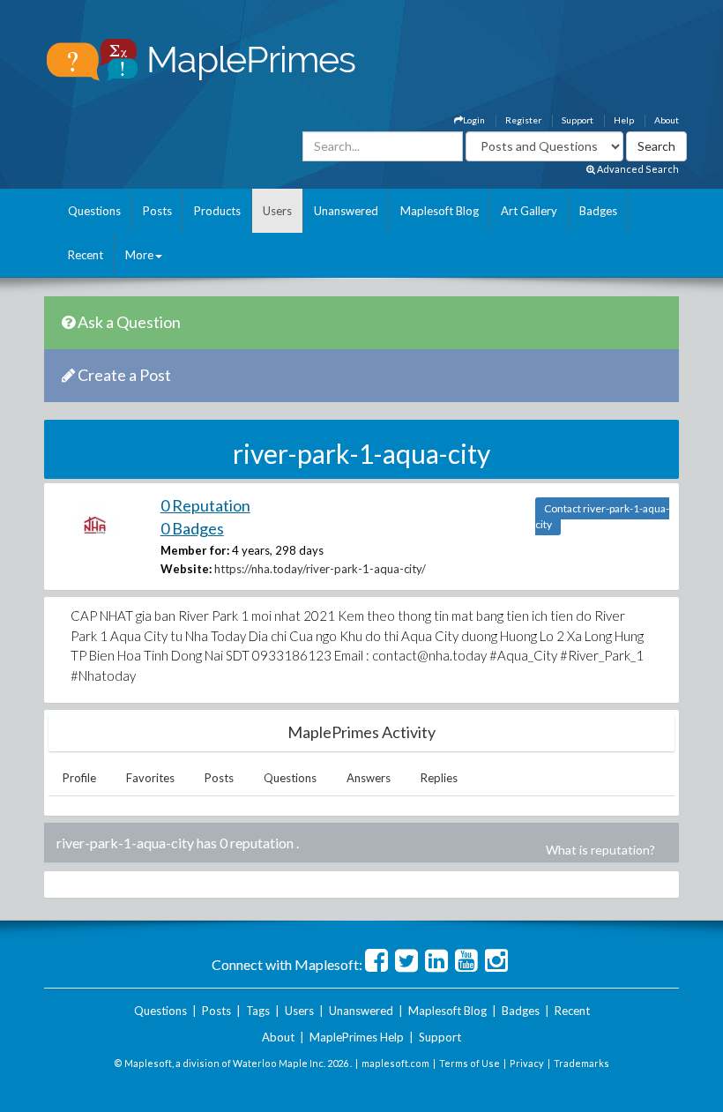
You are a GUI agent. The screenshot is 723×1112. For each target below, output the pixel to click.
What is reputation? (600, 849)
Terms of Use (469, 1063)
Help (624, 120)
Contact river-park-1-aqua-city (602, 516)
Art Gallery (529, 211)
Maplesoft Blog (439, 211)
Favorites (150, 778)
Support (577, 120)
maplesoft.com (395, 1063)
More (139, 255)
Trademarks (581, 1063)
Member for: (194, 550)
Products (217, 211)
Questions (94, 211)
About (666, 120)
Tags (258, 1011)
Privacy (527, 1063)
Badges (598, 211)
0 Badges (192, 528)
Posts (157, 211)
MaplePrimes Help (356, 1037)
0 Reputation (205, 505)
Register (523, 120)
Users (277, 211)
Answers (369, 778)
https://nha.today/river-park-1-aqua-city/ (320, 569)
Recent (85, 255)
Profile (79, 778)
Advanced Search (637, 169)
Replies (439, 778)
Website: (186, 569)
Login (474, 120)
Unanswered (346, 211)
